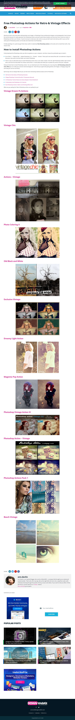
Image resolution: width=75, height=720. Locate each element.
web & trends (30, 13)
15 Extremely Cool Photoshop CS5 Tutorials (15, 82)
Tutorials (50, 13)
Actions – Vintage (12, 177)
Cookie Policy (24, 5)
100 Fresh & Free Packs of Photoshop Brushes (16, 75)
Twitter (35, 584)
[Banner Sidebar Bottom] (20, 680)
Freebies (22, 13)
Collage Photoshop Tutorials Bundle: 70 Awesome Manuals (19, 77)
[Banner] (52, 7)
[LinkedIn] (9, 32)
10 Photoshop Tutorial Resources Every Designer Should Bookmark (21, 79)
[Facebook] (18, 32)
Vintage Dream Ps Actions (16, 91)
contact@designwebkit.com (37, 710)
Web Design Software (61, 13)
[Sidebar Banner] (18, 608)
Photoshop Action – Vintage (17, 438)
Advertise (37, 713)
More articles (21, 586)
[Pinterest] (15, 32)
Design (17, 13)
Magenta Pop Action (13, 376)
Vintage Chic (10, 125)
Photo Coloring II (12, 224)
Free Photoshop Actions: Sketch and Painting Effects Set (19, 84)
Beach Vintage (10, 517)
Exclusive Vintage (12, 299)
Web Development (41, 13)
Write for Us (43, 713)
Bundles (10, 13)
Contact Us (31, 713)
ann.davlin (12, 27)
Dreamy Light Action (13, 338)
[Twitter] (12, 32)
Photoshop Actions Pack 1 (16, 478)
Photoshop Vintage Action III (17, 412)
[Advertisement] (54, 679)
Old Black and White (13, 261)
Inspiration (26, 27)
